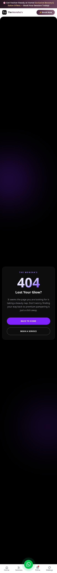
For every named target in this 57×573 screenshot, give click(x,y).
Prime (37, 570)
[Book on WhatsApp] (28, 564)
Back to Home (28, 321)
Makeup (49, 570)
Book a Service (28, 331)
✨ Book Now (45, 12)
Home (6, 570)
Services (18, 570)
